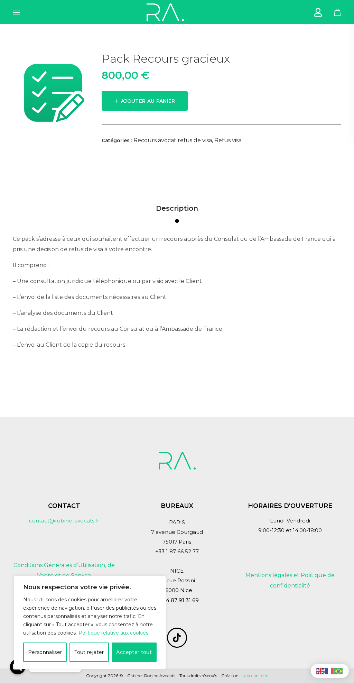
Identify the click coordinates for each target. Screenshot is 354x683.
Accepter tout (134, 652)
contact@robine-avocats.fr (64, 520)
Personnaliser (45, 652)
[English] (320, 670)
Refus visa (228, 140)
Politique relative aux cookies (113, 633)
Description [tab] (177, 208)
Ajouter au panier (148, 101)
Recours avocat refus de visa (172, 140)
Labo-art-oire (255, 675)
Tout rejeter (89, 652)
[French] (329, 670)
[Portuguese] (338, 670)
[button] (337, 12)
